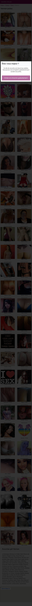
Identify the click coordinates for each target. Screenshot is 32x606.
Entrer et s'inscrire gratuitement (16, 78)
